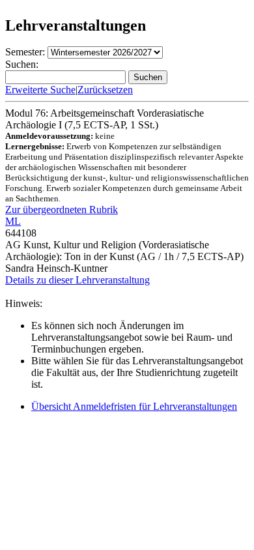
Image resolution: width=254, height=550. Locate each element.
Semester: (25, 51)
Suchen (148, 77)
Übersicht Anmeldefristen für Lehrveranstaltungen (134, 406)
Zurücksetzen (105, 89)
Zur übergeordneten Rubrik (61, 209)
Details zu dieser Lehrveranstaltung (77, 279)
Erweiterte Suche (40, 89)
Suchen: (21, 64)
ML (13, 221)
